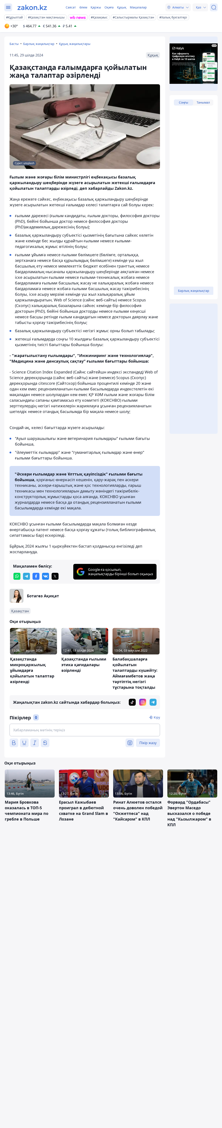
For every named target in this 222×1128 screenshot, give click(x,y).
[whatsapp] (17, 576)
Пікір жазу (148, 742)
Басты (14, 44)
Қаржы (96, 7)
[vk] (45, 576)
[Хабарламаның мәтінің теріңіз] (85, 730)
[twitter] (55, 576)
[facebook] (36, 576)
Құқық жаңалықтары (74, 44)
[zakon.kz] (32, 7)
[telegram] (26, 576)
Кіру (157, 717)
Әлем (83, 7)
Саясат (71, 7)
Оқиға (109, 7)
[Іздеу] (214, 7)
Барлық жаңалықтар (38, 44)
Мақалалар (138, 7)
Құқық (121, 7)
